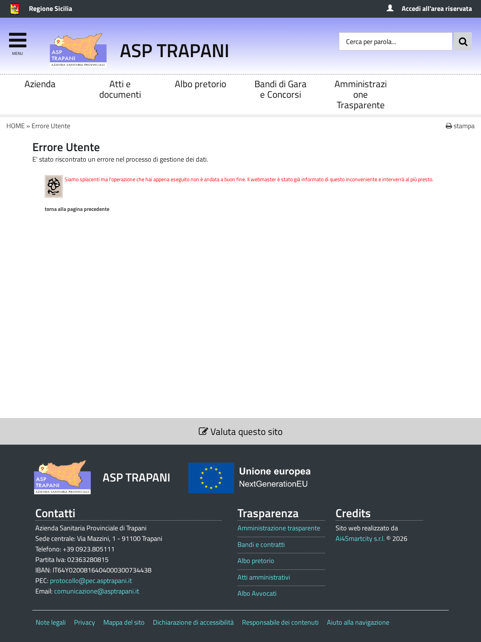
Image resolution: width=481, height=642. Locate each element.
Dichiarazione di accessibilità (193, 622)
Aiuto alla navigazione (358, 622)
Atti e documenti (120, 88)
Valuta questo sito (245, 431)
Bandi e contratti (261, 545)
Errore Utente (51, 126)
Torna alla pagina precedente (77, 209)
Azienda (40, 83)
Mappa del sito (124, 622)
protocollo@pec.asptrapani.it (91, 580)
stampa (463, 126)
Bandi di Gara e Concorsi (280, 88)
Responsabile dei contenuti (280, 622)
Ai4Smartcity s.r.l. (360, 538)
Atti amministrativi (263, 577)
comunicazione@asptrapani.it (96, 591)
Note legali (51, 622)
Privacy (84, 622)
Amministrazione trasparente (278, 528)
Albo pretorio (200, 83)
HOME (15, 126)
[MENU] (17, 36)
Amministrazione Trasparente (360, 94)
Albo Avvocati (257, 593)
